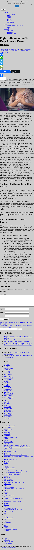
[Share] (17, 75)
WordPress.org (8, 543)
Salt (5, 514)
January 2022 (7, 366)
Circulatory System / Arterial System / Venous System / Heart (16, 49)
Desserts (6, 453)
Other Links (10, 27)
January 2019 (7, 410)
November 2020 (8, 374)
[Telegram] (17, 60)
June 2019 (7, 402)
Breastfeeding (8, 435)
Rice (5, 513)
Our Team (10, 30)
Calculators (10, 22)
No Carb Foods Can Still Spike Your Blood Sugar (18, 345)
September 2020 (8, 378)
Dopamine (7, 461)
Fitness (9, 19)
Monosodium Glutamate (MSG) (13, 501)
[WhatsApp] (17, 57)
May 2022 (7, 365)
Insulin (6, 485)
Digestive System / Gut (10, 459)
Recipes (9, 21)
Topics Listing (11, 14)
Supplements (7, 522)
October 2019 (8, 395)
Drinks (6, 463)
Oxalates (6, 505)
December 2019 (8, 392)
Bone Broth (7, 434)
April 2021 (7, 369)
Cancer (6, 440)
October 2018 (8, 415)
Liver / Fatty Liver (9, 495)
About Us (6, 29)
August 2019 (7, 399)
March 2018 (7, 416)
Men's (5, 500)
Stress (5, 521)
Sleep (5, 519)
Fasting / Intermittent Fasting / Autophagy (15, 471)
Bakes (5, 430)
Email (2, 312)
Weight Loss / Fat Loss (10, 529)
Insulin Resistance (9, 487)
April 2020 (7, 386)
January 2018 (7, 418)
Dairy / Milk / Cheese (10, 451)
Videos (9, 17)
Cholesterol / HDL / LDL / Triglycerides (15, 445)
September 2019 (8, 397)
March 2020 (7, 387)
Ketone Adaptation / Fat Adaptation (14, 488)
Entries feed (7, 540)
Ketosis (6, 490)
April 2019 (7, 405)
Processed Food (8, 511)
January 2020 (7, 390)
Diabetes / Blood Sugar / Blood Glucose (15, 455)
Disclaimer (10, 32)
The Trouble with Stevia (10, 340)
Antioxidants (7, 427)
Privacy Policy (11, 33)
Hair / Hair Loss (8, 480)
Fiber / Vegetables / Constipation (13, 472)
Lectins (6, 492)
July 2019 (6, 400)
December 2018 (8, 411)
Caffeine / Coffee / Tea (10, 437)
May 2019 (7, 403)
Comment (3, 294)
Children (6, 443)
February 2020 (8, 389)
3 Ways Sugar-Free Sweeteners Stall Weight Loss (18, 343)
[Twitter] (17, 63)
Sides (5, 516)
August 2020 (7, 379)
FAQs (9, 16)
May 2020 (7, 384)
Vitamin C (7, 527)
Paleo (5, 506)
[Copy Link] (17, 69)
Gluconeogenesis (8, 479)
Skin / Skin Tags (8, 518)
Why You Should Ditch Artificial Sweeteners (16, 341)
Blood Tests (7, 432)
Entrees (6, 466)
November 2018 (8, 413)
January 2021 (7, 373)
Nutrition (6, 503)
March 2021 (7, 371)
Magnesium (7, 497)
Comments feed (8, 541)
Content (6, 12)
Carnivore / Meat (8, 442)
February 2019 (8, 408)
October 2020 (8, 376)
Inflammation (4, 52)
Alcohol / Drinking (9, 426)
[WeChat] (17, 66)
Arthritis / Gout (8, 429)
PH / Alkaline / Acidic (10, 508)
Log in (5, 538)
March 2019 (7, 407)
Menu (3, 9)
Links (5, 24)
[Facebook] (17, 54)
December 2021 (8, 368)
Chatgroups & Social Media (15, 25)
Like (17, 6)
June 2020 (7, 382)
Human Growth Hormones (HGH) (14, 482)
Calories (6, 438)
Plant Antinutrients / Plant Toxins (13, 509)
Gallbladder (7, 477)
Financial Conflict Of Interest (12, 474)
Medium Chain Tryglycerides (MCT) (14, 498)
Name (2, 309)
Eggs (5, 464)
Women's (6, 530)
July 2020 (6, 381)
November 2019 (8, 394)
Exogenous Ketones (9, 467)
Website (2, 316)
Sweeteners (7, 524)
